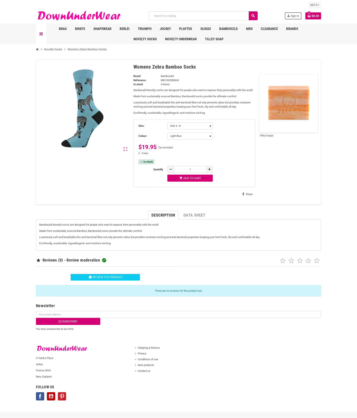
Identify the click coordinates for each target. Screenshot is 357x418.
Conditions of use (148, 359)
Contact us (144, 370)
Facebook (40, 396)
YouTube (51, 396)
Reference (139, 80)
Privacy (142, 353)
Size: (141, 125)
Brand (136, 76)
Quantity (158, 169)
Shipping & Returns (149, 347)
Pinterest (62, 396)
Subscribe (69, 321)
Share (249, 194)
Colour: (142, 135)
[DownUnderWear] (78, 15)
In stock (138, 84)
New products (146, 365)
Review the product (105, 277)
